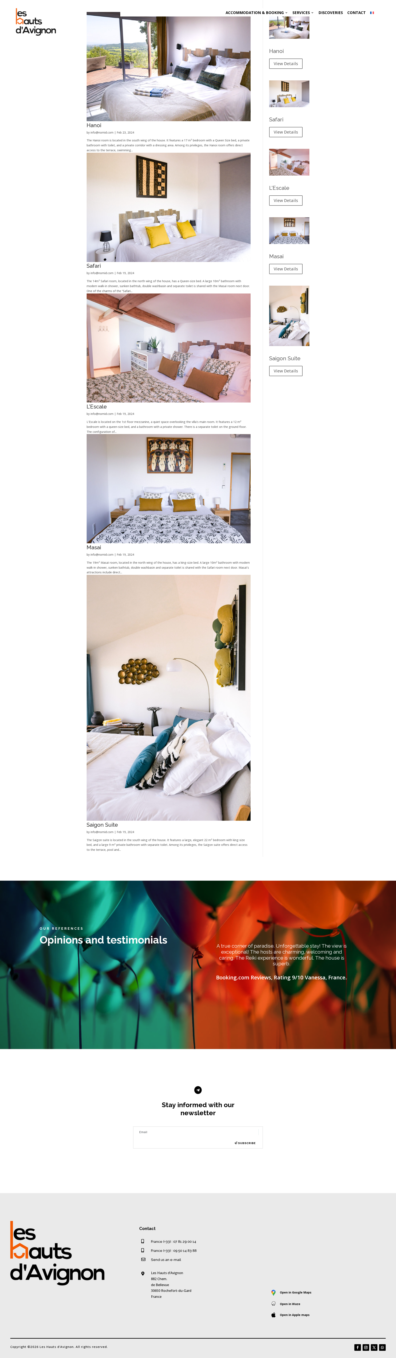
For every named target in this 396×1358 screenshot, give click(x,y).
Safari (94, 266)
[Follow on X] (374, 1347)
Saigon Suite (102, 825)
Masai (94, 547)
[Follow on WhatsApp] (382, 1347)
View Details (286, 63)
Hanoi (94, 125)
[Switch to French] (372, 13)
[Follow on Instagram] (366, 1347)
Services (301, 13)
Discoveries (330, 13)
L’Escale (97, 407)
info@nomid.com (102, 132)
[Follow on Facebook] (357, 1347)
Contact (356, 13)
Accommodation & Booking (255, 13)
